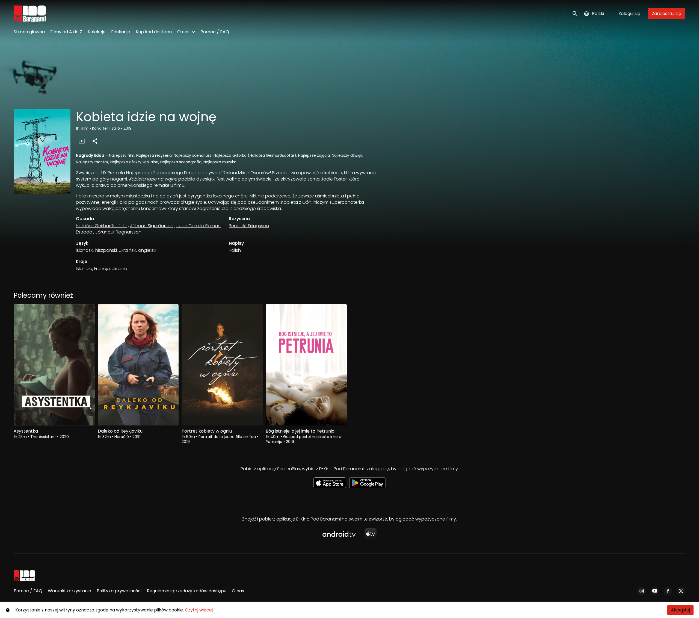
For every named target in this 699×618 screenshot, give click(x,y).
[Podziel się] (94, 141)
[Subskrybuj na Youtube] (654, 591)
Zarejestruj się (666, 13)
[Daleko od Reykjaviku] (138, 364)
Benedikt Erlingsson (249, 226)
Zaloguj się (629, 13)
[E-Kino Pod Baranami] (24, 575)
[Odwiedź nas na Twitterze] (681, 591)
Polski (598, 13)
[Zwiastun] (81, 141)
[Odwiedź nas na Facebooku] (668, 591)
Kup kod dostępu (154, 32)
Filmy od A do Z (66, 32)
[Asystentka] (54, 364)
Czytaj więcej (199, 610)
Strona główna (29, 32)
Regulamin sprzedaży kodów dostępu (186, 591)
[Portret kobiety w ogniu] (222, 364)
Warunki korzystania (69, 591)
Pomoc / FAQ (214, 32)
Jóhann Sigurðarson (151, 226)
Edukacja (120, 32)
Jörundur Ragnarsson (118, 232)
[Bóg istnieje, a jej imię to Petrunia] (306, 364)
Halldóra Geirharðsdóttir (101, 226)
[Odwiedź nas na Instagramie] (641, 591)
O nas (183, 32)
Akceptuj (680, 610)
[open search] (575, 13)
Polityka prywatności (119, 591)
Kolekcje (97, 32)
